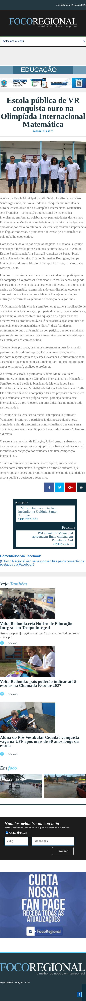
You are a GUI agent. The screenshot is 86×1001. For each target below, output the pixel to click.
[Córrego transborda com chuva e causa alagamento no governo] (65, 797)
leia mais (13, 643)
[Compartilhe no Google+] (70, 487)
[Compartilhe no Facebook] (49, 487)
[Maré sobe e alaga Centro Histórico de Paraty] (21, 797)
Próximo (62, 851)
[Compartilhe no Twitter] (59, 487)
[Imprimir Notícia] (81, 487)
